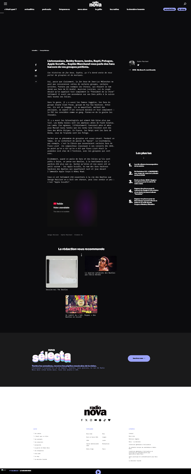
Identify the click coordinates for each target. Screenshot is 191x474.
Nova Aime (89, 434)
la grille (98, 9)
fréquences (64, 9)
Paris (104, 449)
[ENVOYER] (38, 75)
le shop (182, 9)
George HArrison (53, 235)
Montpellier (105, 443)
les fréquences (39, 450)
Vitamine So (78, 235)
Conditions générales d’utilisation (140, 444)
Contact (131, 433)
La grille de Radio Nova (42, 448)
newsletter (169, 9)
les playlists (39, 442)
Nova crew (132, 436)
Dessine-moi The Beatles (57, 290)
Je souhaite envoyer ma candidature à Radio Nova (142, 448)
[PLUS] (38, 81)
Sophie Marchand (66, 235)
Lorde (104, 440)
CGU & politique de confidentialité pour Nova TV (143, 457)
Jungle (104, 437)
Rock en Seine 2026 (92, 437)
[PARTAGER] (38, 70)
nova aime (82, 9)
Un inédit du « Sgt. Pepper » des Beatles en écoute (80, 316)
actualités (29, 9)
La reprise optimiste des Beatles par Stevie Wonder (100, 274)
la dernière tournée (136, 9)
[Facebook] (38, 64)
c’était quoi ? (10, 9)
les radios (114, 9)
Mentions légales (134, 439)
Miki (103, 434)
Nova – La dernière (134, 441)
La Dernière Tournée (135, 460)
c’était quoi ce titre (41, 436)
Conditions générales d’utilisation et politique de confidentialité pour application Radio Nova (141, 453)
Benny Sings (90, 449)
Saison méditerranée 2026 (92, 444)
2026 (87, 440)
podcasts (46, 9)
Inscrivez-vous (138, 358)
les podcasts (38, 439)
